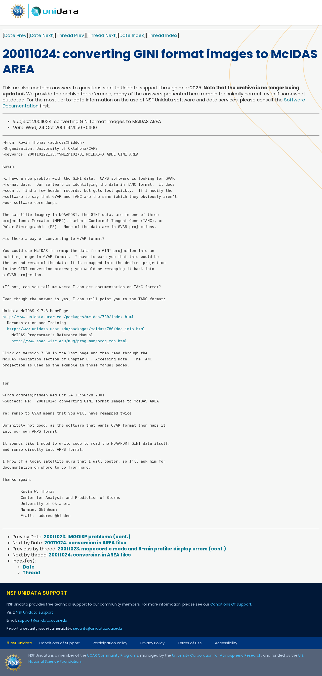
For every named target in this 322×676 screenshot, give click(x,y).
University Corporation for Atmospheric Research (216, 655)
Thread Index (162, 35)
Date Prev (15, 35)
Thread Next (102, 35)
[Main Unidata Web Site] (44, 18)
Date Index (131, 35)
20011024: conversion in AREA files (85, 543)
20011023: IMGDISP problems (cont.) (87, 537)
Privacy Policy (152, 643)
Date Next (41, 35)
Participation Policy (110, 643)
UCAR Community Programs (112, 655)
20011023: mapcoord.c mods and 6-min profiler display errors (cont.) (142, 549)
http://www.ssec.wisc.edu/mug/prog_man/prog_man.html (69, 341)
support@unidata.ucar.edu (42, 620)
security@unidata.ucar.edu (97, 628)
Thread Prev (70, 35)
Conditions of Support (59, 643)
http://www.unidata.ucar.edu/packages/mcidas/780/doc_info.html (76, 329)
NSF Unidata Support (34, 612)
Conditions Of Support (230, 604)
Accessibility (226, 643)
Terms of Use (190, 643)
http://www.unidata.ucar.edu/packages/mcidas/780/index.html (68, 317)
